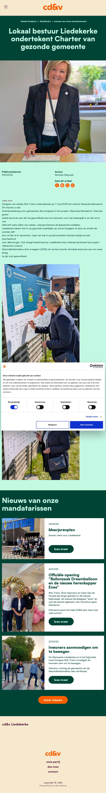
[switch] (40, 407)
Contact (53, 771)
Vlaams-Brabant (29, 21)
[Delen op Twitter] (57, 185)
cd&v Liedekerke (15, 724)
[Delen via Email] (67, 185)
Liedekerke (45, 21)
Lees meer (61, 549)
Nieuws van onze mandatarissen (70, 21)
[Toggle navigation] (6, 7)
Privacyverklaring (46, 785)
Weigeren (52, 425)
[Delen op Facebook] (62, 185)
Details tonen (92, 417)
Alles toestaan (86, 425)
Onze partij (53, 761)
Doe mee (53, 766)
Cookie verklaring (60, 785)
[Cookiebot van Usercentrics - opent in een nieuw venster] (91, 366)
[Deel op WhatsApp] (73, 185)
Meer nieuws (53, 700)
